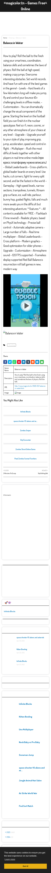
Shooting (11, 38)
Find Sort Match (26, 806)
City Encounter (25, 440)
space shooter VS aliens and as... (26, 421)
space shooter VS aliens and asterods (30, 637)
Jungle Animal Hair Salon (30, 780)
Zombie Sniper (25, 430)
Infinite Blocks (25, 412)
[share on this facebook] (5, 362)
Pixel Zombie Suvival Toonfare (25, 458)
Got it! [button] (25, 866)
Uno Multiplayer (26, 729)
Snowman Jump (26, 755)
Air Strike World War (28, 793)
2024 (10, 837)
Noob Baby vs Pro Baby (29, 742)
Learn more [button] (10, 859)
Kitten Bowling (22, 649)
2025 (10, 832)
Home (5, 38)
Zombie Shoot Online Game (25, 449)
